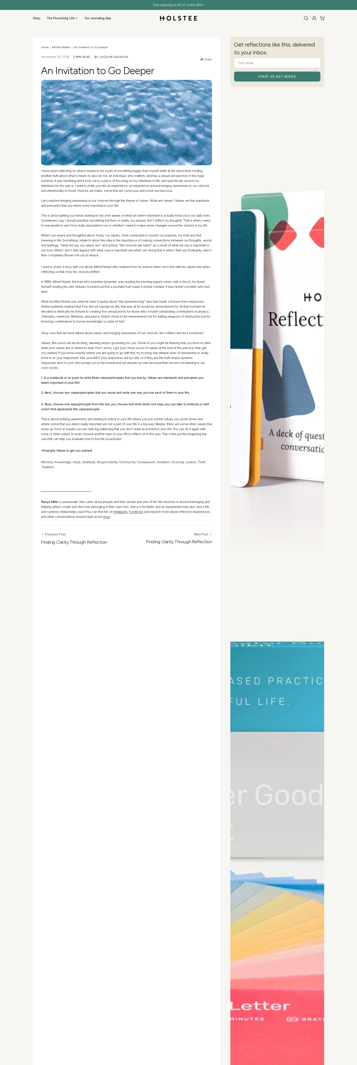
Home (45, 47)
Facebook (136, 512)
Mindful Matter (61, 47)
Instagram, (121, 512)
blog (106, 517)
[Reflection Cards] (277, 335)
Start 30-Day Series (277, 76)
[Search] (306, 18)
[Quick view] (318, 100)
